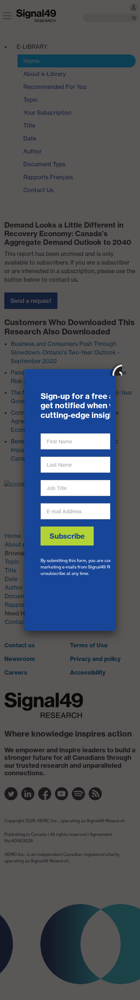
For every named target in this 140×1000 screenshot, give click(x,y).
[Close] (115, 369)
